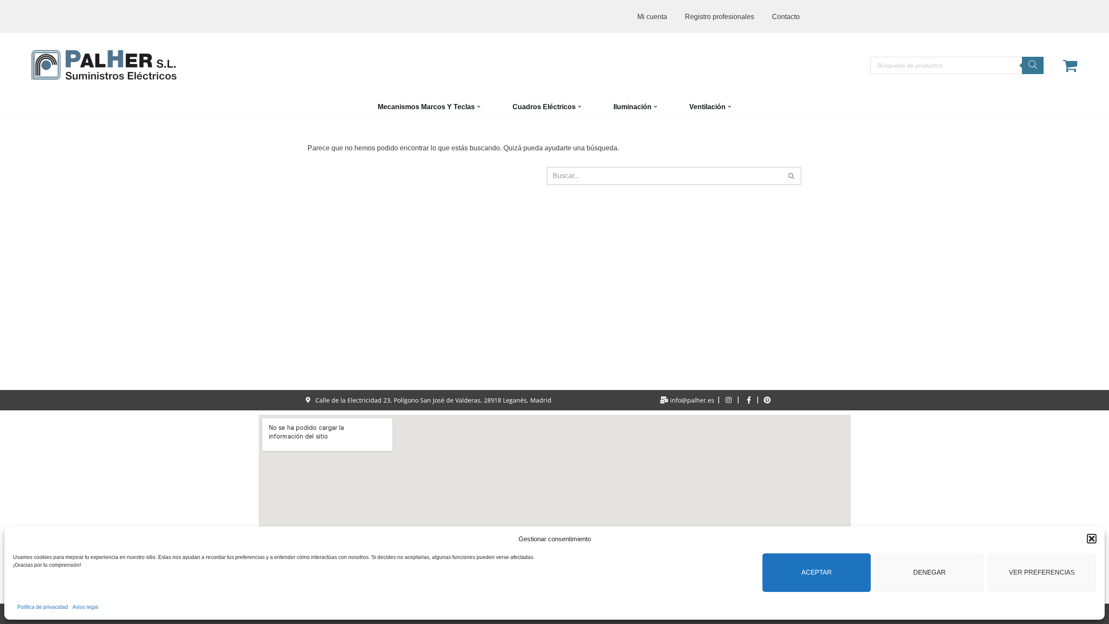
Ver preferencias (1042, 572)
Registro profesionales (719, 16)
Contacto (786, 16)
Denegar (929, 572)
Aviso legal (85, 607)
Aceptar (816, 572)
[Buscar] (1033, 65)
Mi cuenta (652, 16)
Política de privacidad (42, 607)
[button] (1091, 538)
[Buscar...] (427, 176)
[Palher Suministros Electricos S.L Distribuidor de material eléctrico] (104, 65)
